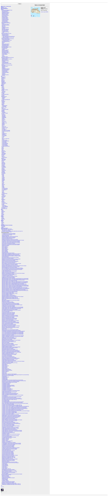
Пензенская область (5, 70)
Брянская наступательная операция (8, 258)
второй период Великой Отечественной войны (9, 270)
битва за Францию (5, 251)
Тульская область (5, 21)
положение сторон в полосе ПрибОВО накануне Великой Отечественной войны (15, 408)
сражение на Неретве (5, 439)
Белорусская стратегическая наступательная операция (11, 241)
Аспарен (3, 177)
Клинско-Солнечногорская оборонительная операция (10, 322)
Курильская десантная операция (7, 328)
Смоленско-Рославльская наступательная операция (10, 435)
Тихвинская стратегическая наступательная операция (10, 447)
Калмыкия (3, 28)
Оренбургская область (5, 69)
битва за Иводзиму (5, 247)
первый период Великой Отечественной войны (9, 391)
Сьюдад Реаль (4, 133)
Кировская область (5, 66)
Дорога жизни (4, 299)
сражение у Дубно (5, 440)
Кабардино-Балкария (5, 27)
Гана (2, 223)
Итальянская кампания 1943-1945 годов (8, 312)
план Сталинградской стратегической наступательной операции (12, 402)
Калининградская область (6, 41)
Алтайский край (4, 48)
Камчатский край (4, 59)
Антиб (3, 176)
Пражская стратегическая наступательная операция (10, 414)
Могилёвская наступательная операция (8, 345)
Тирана (3, 88)
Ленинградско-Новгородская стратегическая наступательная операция (13, 331)
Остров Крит (4, 106)
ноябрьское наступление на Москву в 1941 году (9, 362)
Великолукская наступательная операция (8, 260)
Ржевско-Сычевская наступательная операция (9, 420)
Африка (2, 220)
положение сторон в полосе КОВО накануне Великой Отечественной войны (14, 407)
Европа (2, 85)
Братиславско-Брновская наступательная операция (10, 257)
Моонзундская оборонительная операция (8, 349)
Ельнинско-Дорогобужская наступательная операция (10, 303)
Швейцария (3, 199)
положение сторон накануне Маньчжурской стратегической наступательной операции (15, 410)
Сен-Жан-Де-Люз (5, 188)
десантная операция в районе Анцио (8, 292)
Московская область (4, 8)
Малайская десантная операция (7, 339)
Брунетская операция (5, 476)
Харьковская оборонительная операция (8, 460)
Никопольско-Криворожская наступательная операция (10, 358)
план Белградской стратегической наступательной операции (11, 396)
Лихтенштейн (4, 151)
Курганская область (5, 34)
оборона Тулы (4, 372)
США (2, 216)
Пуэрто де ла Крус (5, 127)
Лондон (3, 98)
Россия (2, 9)
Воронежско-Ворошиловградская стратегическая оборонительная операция (14, 265)
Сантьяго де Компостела (6, 131)
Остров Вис (4, 195)
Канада (3, 217)
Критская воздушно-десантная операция (8, 326)
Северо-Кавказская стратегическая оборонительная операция (12, 431)
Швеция (3, 201)
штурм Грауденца (5, 464)
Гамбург (3, 103)
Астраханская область (5, 24)
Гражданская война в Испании (6, 474)
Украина (3, 84)
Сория (3, 132)
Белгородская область (5, 10)
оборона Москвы (4, 367)
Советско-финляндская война (7, 436)
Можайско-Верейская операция (7, 346)
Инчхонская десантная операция (7, 310)
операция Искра (4, 377)
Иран (2, 215)
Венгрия (3, 100)
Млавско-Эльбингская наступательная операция (10, 344)
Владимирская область (5, 12)
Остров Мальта (4, 157)
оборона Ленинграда (5, 365)
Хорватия (3, 194)
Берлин (3, 102)
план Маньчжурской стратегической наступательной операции (12, 398)
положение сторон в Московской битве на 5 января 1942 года (12, 404)
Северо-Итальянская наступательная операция (9, 429)
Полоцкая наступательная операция (8, 413)
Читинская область (5, 56)
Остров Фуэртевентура (6, 146)
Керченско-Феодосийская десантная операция (9, 318)
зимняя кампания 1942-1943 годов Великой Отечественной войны (12, 307)
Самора (3, 128)
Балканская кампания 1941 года (7, 238)
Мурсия (3, 124)
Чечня (3, 32)
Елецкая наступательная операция (7, 301)
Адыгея (3, 23)
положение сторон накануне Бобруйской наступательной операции (12, 409)
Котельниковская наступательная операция (9, 324)
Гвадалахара (4, 117)
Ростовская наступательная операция (8, 424)
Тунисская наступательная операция (8, 453)
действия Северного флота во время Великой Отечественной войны (13, 283)
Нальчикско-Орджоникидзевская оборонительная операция (11, 352)
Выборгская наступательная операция (8, 272)
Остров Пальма (4, 144)
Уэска (3, 137)
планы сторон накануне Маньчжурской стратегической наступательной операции (15, 403)
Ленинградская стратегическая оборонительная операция (11, 330)
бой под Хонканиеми (5, 256)
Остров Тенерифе (5, 145)
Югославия (3, 207)
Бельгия (3, 90)
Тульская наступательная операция (8, 452)
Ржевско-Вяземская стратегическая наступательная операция (12, 419)
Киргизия (3, 80)
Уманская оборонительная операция (8, 454)
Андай (3, 175)
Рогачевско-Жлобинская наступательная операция (10, 422)
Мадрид (3, 123)
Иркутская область (5, 50)
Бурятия (3, 49)
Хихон (3, 139)
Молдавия (3, 81)
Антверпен (3, 91)
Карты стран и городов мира (6, 6)
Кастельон (3, 119)
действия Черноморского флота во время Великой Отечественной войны (14, 289)
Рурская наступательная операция (7, 426)
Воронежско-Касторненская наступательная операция (10, 266)
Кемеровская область (5, 51)
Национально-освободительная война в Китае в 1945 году (11, 484)
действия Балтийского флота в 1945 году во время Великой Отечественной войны (15, 279)
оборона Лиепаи (4, 366)
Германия (3, 101)
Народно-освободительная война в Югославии (9, 353)
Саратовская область (5, 72)
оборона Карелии (5, 364)
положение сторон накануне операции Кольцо (9, 411)
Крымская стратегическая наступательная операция (10, 327)
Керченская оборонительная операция (8, 317)
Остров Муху (4, 205)
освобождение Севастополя (6, 388)
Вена (3, 86)
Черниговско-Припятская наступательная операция (10, 462)
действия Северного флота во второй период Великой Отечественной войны (14, 284)
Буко (3, 181)
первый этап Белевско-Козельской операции (9, 392)
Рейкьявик (3, 112)
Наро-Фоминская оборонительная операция (9, 354)
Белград (3, 168)
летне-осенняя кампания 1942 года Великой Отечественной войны (12, 332)
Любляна (3, 171)
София (3, 93)
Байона (3, 178)
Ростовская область (5, 30)
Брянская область (5, 11)
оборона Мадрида (5, 479)
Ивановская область (5, 13)
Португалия (3, 163)
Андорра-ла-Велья (5, 89)
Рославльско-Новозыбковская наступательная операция (11, 423)
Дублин (3, 110)
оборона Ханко (4, 373)
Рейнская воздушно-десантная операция (8, 418)
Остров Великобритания (6, 99)
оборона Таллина (5, 371)
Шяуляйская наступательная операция (8, 469)
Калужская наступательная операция (8, 314)
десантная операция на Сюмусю (7, 294)
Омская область (4, 53)
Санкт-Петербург (4, 7)
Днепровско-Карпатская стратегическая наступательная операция (12, 296)
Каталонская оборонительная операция (8, 477)
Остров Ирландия (4, 208)
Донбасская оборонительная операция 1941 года (10, 297)
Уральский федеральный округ (6, 33)
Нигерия (3, 222)
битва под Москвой (5, 252)
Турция (3, 212)
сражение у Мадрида (5, 480)
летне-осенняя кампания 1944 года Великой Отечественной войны (12, 334)
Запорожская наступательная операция (8, 305)
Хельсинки (3, 173)
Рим (2, 147)
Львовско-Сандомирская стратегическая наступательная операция (13, 335)
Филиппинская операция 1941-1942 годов (8, 456)
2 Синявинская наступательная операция (8, 234)
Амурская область (5, 58)
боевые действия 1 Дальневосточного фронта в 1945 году (11, 253)
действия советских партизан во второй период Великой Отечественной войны (14, 287)
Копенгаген (4, 108)
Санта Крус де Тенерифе (6, 130)
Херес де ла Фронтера (5, 138)
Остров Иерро (4, 142)
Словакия (3, 169)
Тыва (3, 55)
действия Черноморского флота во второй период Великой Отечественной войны (15, 290)
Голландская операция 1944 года (7, 275)
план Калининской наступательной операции (9, 397)
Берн (3, 200)
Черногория (3, 196)
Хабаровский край (5, 62)
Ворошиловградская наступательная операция (9, 267)
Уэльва (3, 136)
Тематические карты (4, 228)
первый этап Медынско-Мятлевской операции (9, 394)
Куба (2, 219)
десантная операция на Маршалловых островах (9, 293)
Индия (3, 210)
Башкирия (3, 65)
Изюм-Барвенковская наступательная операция (9, 309)
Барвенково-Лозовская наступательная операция (10, 239)
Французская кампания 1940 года (7, 458)
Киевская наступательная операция (8, 319)
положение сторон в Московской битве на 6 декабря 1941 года (12, 405)
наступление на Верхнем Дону (7, 355)
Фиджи (3, 227)
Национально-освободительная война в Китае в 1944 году (11, 483)
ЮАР (2, 221)
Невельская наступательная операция (8, 356)
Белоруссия (3, 78)
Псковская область (5, 46)
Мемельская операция (5, 342)
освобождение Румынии (6, 387)
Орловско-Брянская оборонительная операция (9, 382)
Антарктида (3, 226)
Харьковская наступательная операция (8, 459)
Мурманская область (5, 44)
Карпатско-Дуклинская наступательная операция (10, 315)
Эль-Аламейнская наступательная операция (9, 470)
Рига (3, 149)
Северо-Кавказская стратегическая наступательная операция (12, 430)
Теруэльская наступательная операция (8, 481)
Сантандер (4, 129)
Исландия (3, 111)
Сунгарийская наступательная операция (8, 444)
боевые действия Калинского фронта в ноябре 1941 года (11, 255)
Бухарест (3, 165)
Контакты (2, 486)
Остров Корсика (4, 193)
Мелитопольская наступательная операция (9, 341)
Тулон (3, 191)
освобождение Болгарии (6, 383)
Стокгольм (3, 202)
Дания (2, 107)
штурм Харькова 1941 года (6, 468)
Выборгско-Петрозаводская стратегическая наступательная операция (13, 273)
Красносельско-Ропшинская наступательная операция (11, 325)
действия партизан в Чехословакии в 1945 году (9, 280)
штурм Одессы (4, 466)
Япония (3, 213)
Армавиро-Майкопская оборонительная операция (10, 236)
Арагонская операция (5, 475)
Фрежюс (3, 192)
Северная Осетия (5, 31)
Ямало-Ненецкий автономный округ (8, 37)
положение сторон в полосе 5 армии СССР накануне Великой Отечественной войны (15, 406)
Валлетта (3, 156)
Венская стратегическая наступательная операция (10, 261)
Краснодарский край (5, 29)
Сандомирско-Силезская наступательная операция (10, 427)
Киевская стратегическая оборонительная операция (10, 320)
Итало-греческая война (6, 311)
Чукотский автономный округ (6, 63)
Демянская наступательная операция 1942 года (9, 291)
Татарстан (3, 73)
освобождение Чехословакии (6, 389)
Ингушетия (4, 26)
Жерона (3, 118)
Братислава (4, 170)
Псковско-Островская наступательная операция (10, 417)
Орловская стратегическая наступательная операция (10, 381)
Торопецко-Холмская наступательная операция (9, 448)
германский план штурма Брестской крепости (9, 274)
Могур (3, 185)
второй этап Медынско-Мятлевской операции (9, 271)
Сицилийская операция (5, 433)
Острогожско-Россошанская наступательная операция (11, 390)
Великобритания (4, 96)
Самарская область (5, 71)
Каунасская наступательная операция (8, 316)
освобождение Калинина (6, 384)
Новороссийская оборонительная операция (9, 360)
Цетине (3, 197)
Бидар (3, 180)
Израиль (3, 214)
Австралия (3, 225)
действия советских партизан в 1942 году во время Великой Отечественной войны (15, 285)
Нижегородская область (6, 68)
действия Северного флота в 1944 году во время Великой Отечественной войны (15, 281)
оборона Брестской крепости (6, 363)
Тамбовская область (5, 19)
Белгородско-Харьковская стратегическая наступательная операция (13, 240)
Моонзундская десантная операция (7, 348)
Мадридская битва (5, 478)
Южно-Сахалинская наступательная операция (9, 471)
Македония (3, 154)
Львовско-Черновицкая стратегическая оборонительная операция (12, 336)
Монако (3, 158)
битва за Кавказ (4, 248)
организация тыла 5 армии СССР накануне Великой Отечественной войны (14, 380)
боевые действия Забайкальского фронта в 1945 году (10, 254)
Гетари (3, 182)
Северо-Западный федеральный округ (8, 38)
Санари (3, 187)
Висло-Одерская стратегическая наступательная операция (11, 263)
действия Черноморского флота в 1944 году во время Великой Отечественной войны (15, 288)
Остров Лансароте (5, 143)
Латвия (3, 148)
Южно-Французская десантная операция (8, 472)
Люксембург (4, 153)
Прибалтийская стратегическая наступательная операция (11, 415)
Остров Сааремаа (5, 206)
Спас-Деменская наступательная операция (9, 437)
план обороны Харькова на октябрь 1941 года (9, 399)
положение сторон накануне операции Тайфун (9, 412)
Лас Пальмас (4, 121)
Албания (3, 87)
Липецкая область (5, 16)
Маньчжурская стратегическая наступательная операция (11, 340)
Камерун (3, 224)
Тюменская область (5, 35)
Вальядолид (4, 116)
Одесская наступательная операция (8, 375)
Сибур (3, 190)
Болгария (3, 92)
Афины (3, 104)
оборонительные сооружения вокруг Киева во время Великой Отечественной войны (15, 374)
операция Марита (5, 379)
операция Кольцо (5, 378)
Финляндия (3, 172)
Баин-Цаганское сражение (6, 230)
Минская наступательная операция (7, 343)
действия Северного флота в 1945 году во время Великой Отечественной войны (15, 282)
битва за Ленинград (5, 249)
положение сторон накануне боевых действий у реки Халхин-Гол (12, 231)
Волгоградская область (5, 25)
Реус (3, 125)
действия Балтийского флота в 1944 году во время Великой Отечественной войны (15, 278)
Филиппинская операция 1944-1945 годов (8, 457)
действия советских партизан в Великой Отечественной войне (12, 286)
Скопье (3, 155)
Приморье (3, 61)
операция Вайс (4, 376)
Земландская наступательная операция (8, 306)
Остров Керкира (4, 105)
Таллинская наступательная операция (8, 445)
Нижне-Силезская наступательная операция (9, 357)
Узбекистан (3, 83)
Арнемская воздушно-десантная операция (9, 237)
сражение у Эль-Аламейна (6, 441)
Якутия (3, 64)
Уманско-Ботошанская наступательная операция (10, 455)
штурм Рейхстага (5, 467)
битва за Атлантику (5, 246)
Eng (1, 485)
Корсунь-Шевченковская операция (7, 323)
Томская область (4, 54)
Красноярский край (5, 52)
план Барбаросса (5, 395)
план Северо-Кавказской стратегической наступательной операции (13, 401)
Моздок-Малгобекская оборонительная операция (10, 347)
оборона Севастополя (5, 368)
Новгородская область (5, 45)
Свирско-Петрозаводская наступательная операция (10, 428)
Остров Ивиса (4, 141)
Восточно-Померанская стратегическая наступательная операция (12, 268)
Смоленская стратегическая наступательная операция (11, 434)
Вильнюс (3, 150)
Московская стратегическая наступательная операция (11, 350)
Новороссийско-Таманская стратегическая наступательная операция (13, 361)
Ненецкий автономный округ (7, 40)
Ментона (3, 184)
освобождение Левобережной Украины (8, 385)
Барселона (4, 115)
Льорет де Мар (4, 122)
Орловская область (5, 17)
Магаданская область (5, 60)
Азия (2, 209)
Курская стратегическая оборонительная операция (10, 329)
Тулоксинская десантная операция (7, 451)
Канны (3, 183)
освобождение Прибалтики (6, 386)
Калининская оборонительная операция (8, 313)
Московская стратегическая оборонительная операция (11, 351)
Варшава (3, 162)
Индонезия (3, 211)
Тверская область (5, 20)
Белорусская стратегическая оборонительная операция (11, 242)
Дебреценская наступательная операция (8, 277)
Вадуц (3, 152)
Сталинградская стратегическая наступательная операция (11, 443)
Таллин (3, 204)
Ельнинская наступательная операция (8, 302)
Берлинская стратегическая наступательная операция (10, 244)
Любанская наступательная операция (8, 337)
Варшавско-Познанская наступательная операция (10, 259)
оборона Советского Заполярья (7, 370)
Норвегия (3, 160)
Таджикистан (4, 82)
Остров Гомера (4, 140)
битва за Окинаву (5, 250)
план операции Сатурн (5, 400)
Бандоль (3, 179)
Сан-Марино (3, 166)
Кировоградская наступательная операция (9, 321)
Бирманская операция (5, 245)
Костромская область (5, 15)
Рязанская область (5, 18)
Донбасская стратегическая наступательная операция (10, 298)
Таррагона (3, 134)
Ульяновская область (5, 74)
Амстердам (4, 159)
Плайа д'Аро (4, 126)
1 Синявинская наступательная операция (8, 233)
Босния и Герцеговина (5, 94)
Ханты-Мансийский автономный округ (9, 36)
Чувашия (3, 75)
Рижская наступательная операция (7, 421)
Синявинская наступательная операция (8, 432)
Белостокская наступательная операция (8, 243)
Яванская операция (5, 473)
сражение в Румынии (5, 438)
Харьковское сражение (5, 461)
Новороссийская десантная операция (8, 359)
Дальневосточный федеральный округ (8, 57)
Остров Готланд (4, 203)
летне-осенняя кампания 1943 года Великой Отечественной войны (12, 333)
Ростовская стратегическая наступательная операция (10, 425)
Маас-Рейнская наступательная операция (9, 338)
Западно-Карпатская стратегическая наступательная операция (12, 304)
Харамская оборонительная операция (8, 482)
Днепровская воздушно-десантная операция (9, 295)
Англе (3, 174)
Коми (3, 43)
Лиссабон (3, 164)
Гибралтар (3, 97)
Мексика (3, 218)
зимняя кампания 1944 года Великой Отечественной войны (11, 308)
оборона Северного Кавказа (6, 369)
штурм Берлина (4, 463)
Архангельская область (6, 39)
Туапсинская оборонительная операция (8, 450)
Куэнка (3, 120)
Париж (3, 186)
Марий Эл (3, 67)
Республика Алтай (5, 47)
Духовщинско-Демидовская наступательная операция (10, 300)
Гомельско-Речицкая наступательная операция (9, 276)
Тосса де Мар (4, 135)
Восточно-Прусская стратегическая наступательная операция (12, 269)
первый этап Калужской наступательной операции (10, 393)
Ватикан (3, 95)
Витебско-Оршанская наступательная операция (9, 264)
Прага (3, 198)
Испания (3, 113)
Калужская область (5, 14)
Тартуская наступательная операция (8, 446)
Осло (3, 161)
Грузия (3, 79)
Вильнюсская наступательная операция (8, 262)
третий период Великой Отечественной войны (9, 449)
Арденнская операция (5, 235)
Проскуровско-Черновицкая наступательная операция (10, 416)
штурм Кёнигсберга (5, 465)
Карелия (3, 42)
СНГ (1, 76)
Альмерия (3, 114)
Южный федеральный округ (6, 22)
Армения (3, 77)
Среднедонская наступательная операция (9, 442)
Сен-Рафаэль (4, 189)
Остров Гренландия (5, 109)
